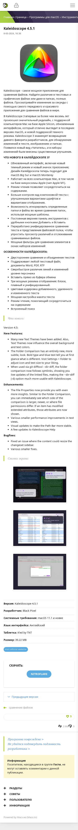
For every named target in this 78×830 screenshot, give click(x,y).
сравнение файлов (21, 707)
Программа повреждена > (26, 739)
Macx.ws (21, 817)
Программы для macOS (44, 17)
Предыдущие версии (25, 696)
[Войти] (16, 5)
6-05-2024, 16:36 (12, 33)
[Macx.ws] (5, 5)
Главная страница (15, 17)
